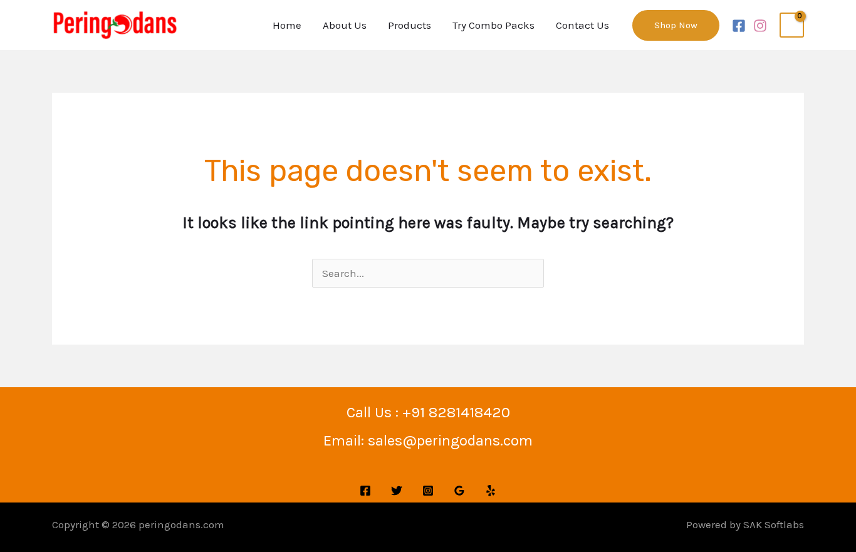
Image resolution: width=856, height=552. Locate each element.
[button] (675, 25)
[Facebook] (739, 26)
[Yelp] (491, 491)
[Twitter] (397, 491)
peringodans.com (181, 524)
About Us (345, 25)
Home (287, 25)
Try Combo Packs (493, 25)
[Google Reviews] (459, 491)
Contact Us (582, 25)
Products (409, 25)
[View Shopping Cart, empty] (792, 25)
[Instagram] (760, 26)
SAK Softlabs (773, 524)
